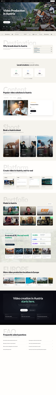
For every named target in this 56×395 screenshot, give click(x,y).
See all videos (49, 203)
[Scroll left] (50, 275)
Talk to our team (14, 22)
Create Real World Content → (10, 244)
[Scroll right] (52, 275)
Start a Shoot (6, 22)
